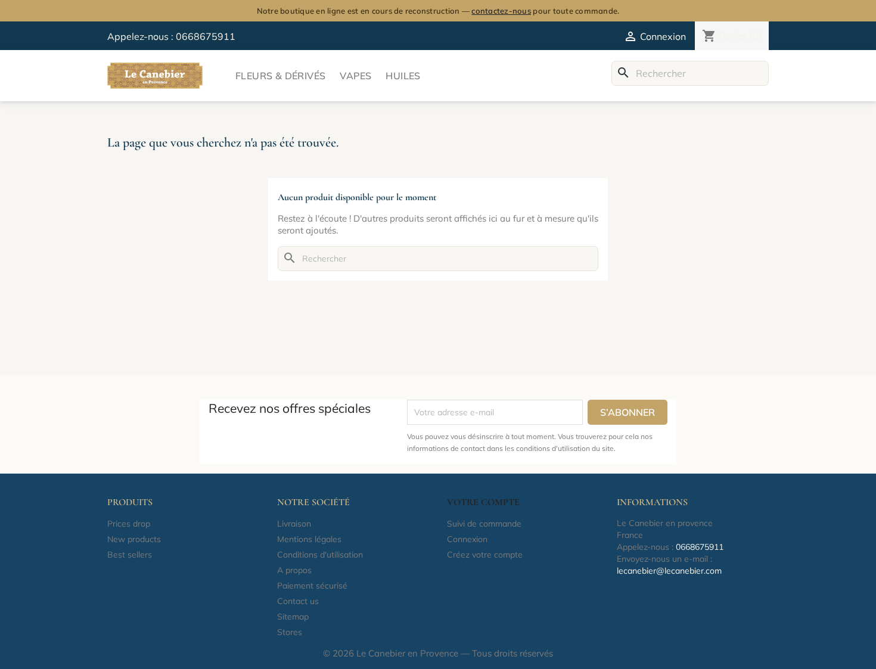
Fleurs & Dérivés (280, 76)
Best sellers (129, 554)
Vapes (355, 76)
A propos (294, 570)
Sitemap (293, 616)
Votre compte (483, 502)
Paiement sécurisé (312, 585)
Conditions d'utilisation (320, 554)
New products (134, 539)
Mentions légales (309, 539)
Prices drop (128, 523)
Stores (289, 632)
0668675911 (205, 36)
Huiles (403, 76)
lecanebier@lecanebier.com (669, 570)
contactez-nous (501, 10)
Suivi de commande (484, 523)
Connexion (467, 539)
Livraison (294, 523)
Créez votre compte (485, 554)
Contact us (298, 601)
